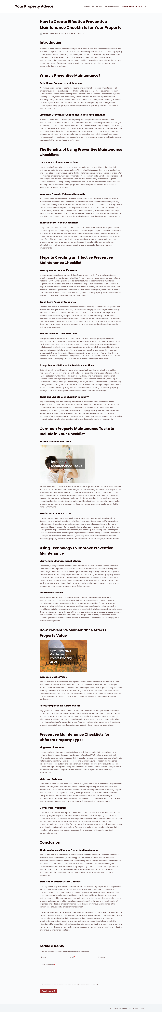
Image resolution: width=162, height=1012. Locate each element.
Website (101, 957)
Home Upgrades (112, 7)
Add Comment (48, 964)
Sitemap (143, 1008)
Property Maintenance (132, 7)
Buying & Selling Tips (93, 7)
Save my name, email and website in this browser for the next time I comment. (70, 985)
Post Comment (48, 991)
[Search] (146, 6)
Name (44, 957)
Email (72, 957)
